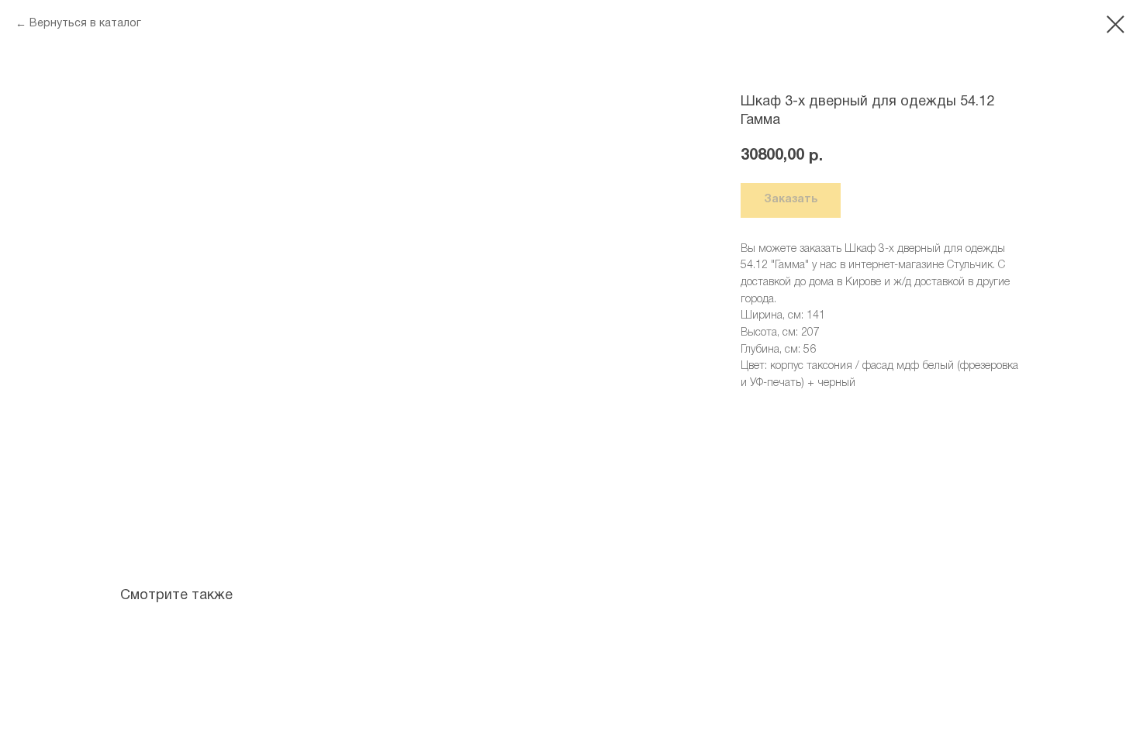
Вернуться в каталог (85, 24)
